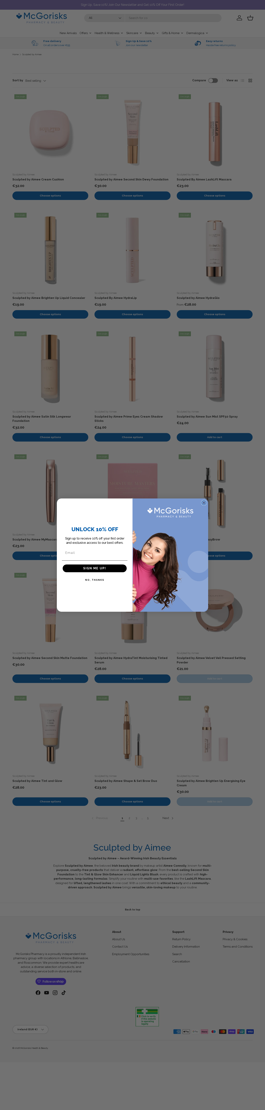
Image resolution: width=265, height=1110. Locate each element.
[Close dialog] (204, 502)
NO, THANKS (94, 580)
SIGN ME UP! (94, 568)
